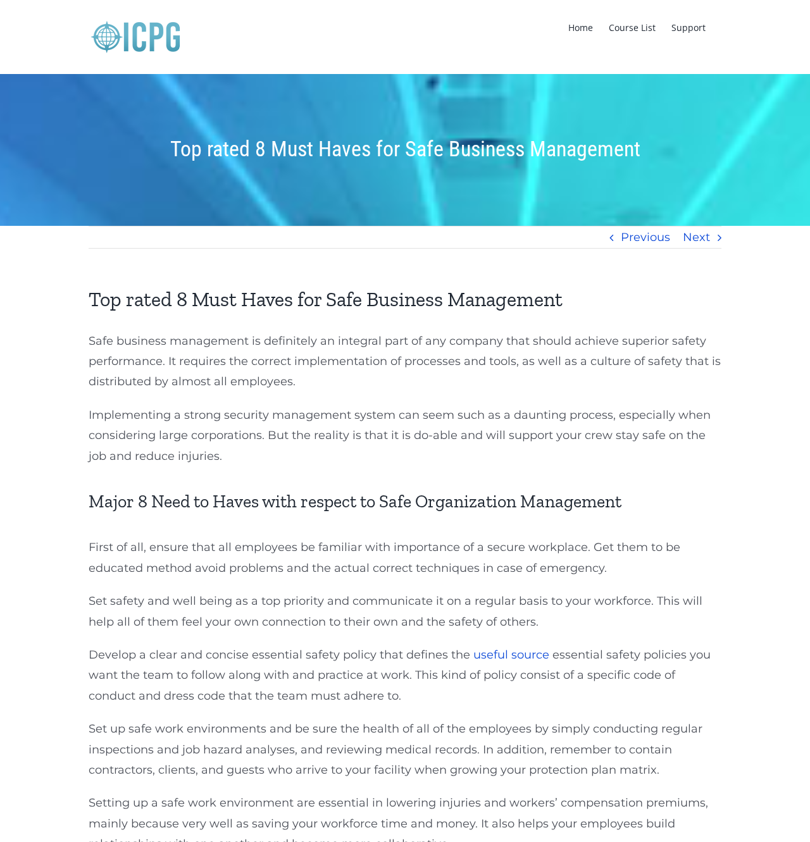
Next (696, 237)
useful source (511, 655)
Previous (645, 237)
